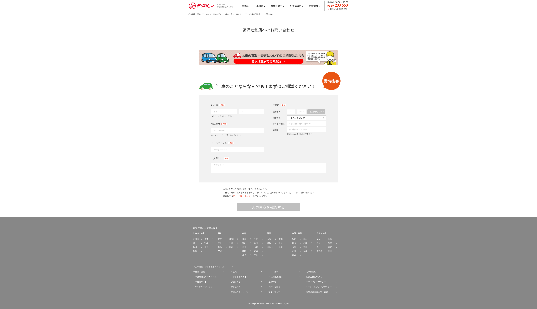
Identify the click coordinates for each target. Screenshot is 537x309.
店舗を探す (217, 14)
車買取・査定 (199, 272)
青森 (206, 239)
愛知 (256, 251)
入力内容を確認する (268, 207)
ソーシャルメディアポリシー (319, 287)
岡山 (294, 243)
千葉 (231, 243)
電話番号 (215, 124)
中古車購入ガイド (240, 277)
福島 (195, 251)
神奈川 (232, 239)
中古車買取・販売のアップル (198, 14)
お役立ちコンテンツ (239, 292)
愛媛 (305, 251)
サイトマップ (274, 292)
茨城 (220, 251)
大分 (319, 247)
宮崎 (330, 247)
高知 (294, 255)
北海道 (196, 239)
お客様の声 (236, 287)
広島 (305, 243)
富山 (244, 243)
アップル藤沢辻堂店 (252, 14)
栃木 (231, 247)
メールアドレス (219, 143)
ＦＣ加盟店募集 (275, 277)
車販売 (234, 272)
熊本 (330, 243)
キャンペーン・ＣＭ (204, 287)
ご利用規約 (311, 272)
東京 (220, 239)
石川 (256, 243)
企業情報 (272, 282)
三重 (256, 255)
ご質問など (216, 158)
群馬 (220, 247)
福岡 (319, 239)
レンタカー (273, 272)
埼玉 (220, 243)
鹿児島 (319, 251)
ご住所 (276, 105)
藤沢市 (238, 14)
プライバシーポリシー (242, 196)
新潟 (244, 239)
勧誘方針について (314, 277)
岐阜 (244, 255)
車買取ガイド (201, 282)
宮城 (206, 243)
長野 (256, 239)
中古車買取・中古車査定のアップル (208, 267)
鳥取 (294, 239)
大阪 (269, 239)
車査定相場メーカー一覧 (205, 277)
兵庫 (280, 247)
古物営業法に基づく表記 (317, 292)
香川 (294, 251)
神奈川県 (228, 14)
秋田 (195, 247)
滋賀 (269, 243)
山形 (206, 247)
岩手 (195, 243)
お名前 (214, 105)
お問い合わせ (274, 287)
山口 (294, 247)
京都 (280, 239)
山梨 (256, 247)
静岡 (244, 251)
